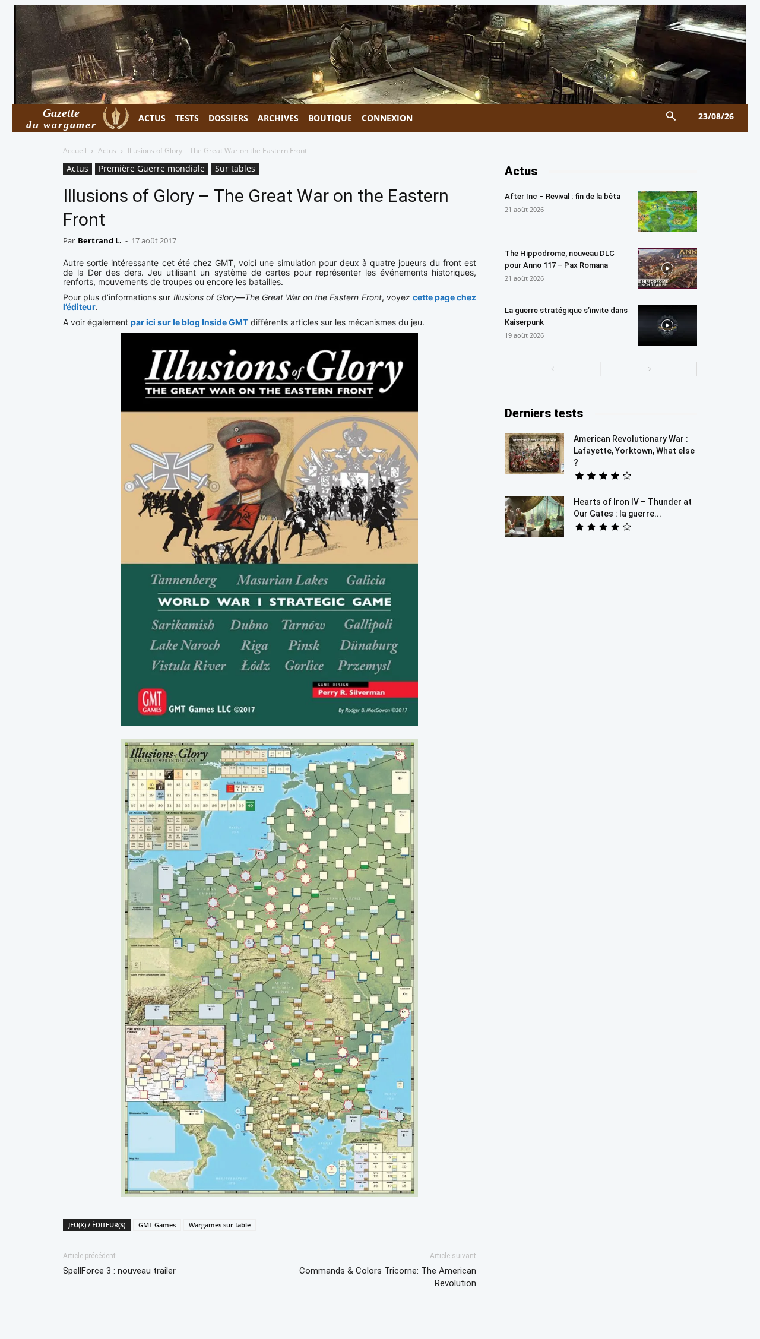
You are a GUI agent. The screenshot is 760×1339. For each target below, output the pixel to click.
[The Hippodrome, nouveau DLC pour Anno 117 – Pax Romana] (667, 268)
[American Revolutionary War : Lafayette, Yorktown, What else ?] (534, 453)
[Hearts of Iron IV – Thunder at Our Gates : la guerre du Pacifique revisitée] (534, 516)
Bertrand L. (100, 240)
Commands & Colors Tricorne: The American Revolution (387, 1277)
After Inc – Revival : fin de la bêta (562, 196)
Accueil (75, 150)
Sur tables (235, 168)
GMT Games (157, 1224)
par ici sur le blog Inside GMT (189, 322)
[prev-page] (553, 369)
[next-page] (649, 369)
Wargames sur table (220, 1224)
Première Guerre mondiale (152, 168)
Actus (107, 150)
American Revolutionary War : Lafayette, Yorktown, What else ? (634, 450)
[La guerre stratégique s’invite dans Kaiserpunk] (667, 325)
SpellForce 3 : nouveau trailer (119, 1270)
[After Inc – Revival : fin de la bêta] (667, 211)
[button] (671, 116)
